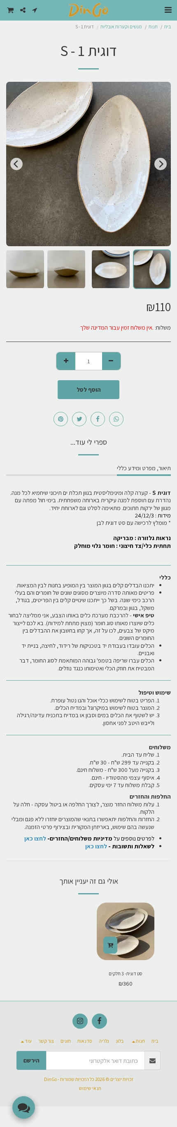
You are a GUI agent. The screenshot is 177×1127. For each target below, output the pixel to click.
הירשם (31, 1060)
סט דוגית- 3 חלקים (125, 973)
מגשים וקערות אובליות (121, 26)
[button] (168, 10)
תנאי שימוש (90, 1088)
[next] (16, 164)
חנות (153, 26)
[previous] (160, 164)
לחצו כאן (96, 846)
